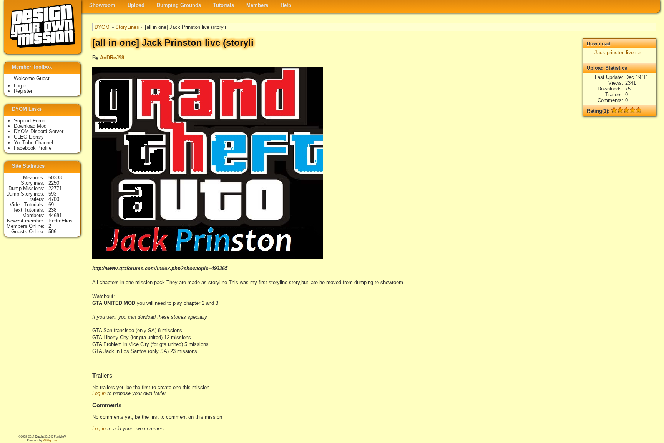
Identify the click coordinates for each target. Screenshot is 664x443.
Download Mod (30, 126)
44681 (55, 215)
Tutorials (223, 5)
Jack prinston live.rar (617, 52)
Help (286, 5)
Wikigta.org (50, 440)
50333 (55, 178)
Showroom (102, 5)
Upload (136, 5)
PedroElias (60, 221)
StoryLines (127, 27)
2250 (53, 183)
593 (52, 194)
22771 (55, 188)
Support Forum (30, 121)
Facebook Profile (32, 148)
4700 (53, 199)
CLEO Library (29, 137)
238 (52, 210)
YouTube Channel (33, 142)
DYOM (102, 27)
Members (257, 5)
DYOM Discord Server (38, 131)
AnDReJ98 (112, 57)
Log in (99, 393)
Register (23, 91)
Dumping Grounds (179, 5)
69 (51, 204)
